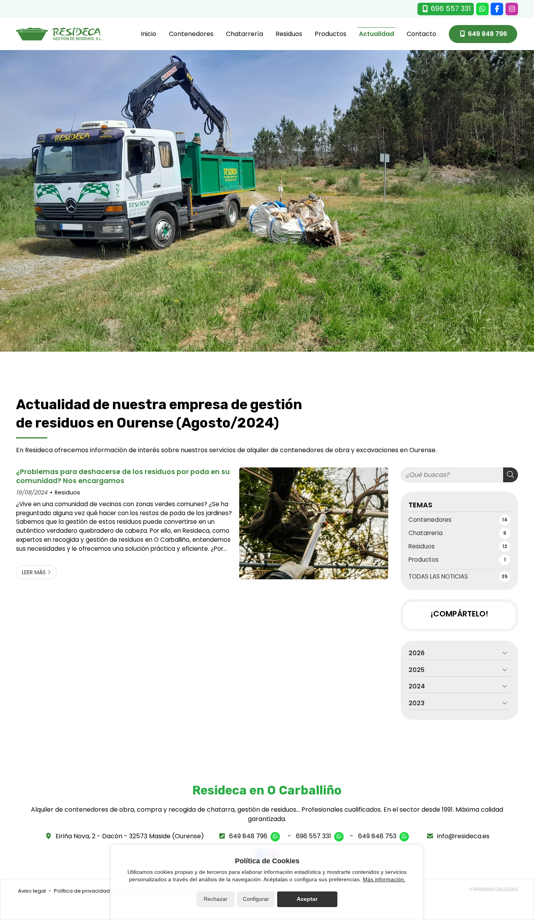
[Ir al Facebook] (497, 9)
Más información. (384, 879)
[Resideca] (59, 34)
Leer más (34, 572)
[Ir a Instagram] (511, 9)
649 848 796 (248, 836)
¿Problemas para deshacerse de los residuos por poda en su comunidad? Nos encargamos (123, 476)
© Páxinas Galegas (493, 889)
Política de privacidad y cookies (94, 891)
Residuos (67, 492)
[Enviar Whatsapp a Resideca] (482, 9)
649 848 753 (377, 836)
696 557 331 (313, 836)
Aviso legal (32, 891)
